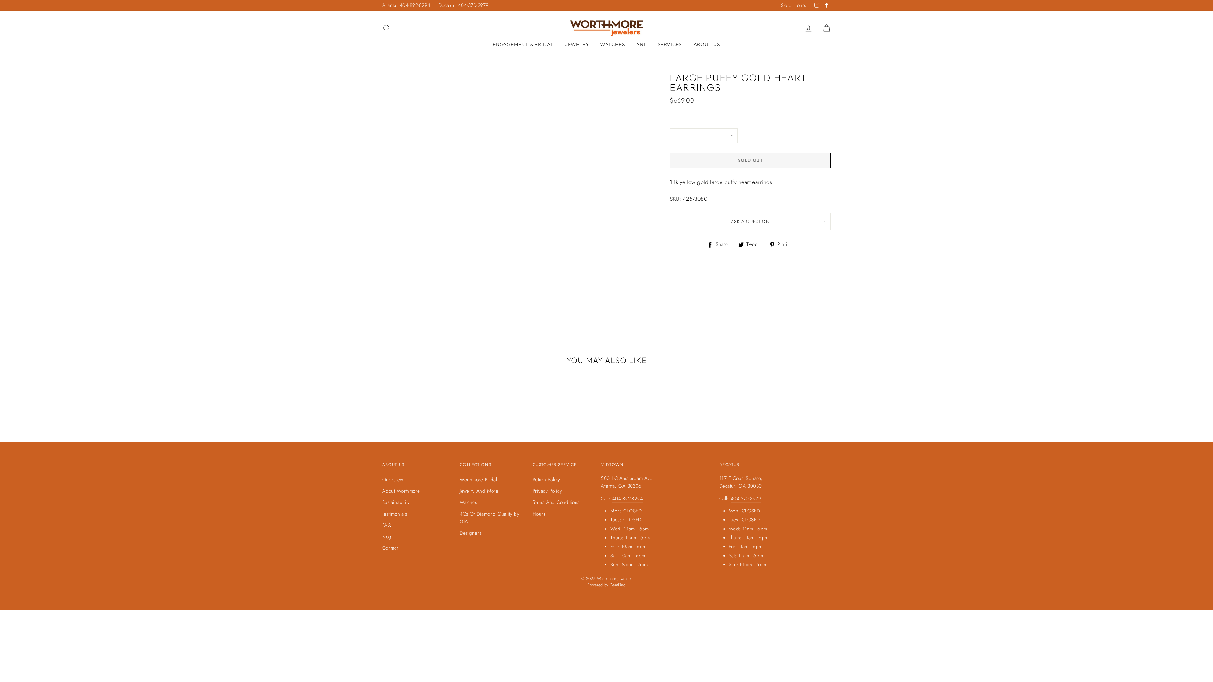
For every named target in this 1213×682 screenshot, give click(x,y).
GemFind (617, 585)
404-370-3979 (746, 498)
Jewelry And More (479, 491)
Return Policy (546, 479)
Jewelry (577, 44)
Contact (390, 548)
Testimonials (394, 514)
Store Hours (793, 5)
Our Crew (392, 479)
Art (641, 44)
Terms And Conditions (556, 502)
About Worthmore (401, 491)
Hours (539, 514)
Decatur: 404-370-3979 (463, 5)
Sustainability (396, 502)
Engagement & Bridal (523, 44)
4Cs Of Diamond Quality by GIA (489, 518)
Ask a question (750, 221)
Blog (387, 536)
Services (670, 44)
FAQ (386, 525)
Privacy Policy (547, 491)
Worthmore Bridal (478, 479)
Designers (470, 532)
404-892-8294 (627, 498)
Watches (612, 44)
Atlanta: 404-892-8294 (406, 5)
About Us (706, 44)
